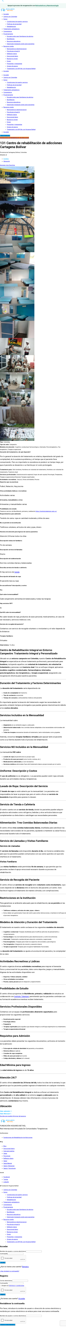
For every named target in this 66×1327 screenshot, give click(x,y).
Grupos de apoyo (12, 66)
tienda (16, 572)
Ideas (5, 1153)
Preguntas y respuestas (14, 63)
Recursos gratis (8, 46)
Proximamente (8, 34)
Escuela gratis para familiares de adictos (20, 36)
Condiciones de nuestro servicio (17, 21)
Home (5, 19)
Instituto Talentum (21, 996)
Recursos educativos (13, 41)
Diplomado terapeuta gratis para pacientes (20, 44)
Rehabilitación (11, 26)
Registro (25, 1267)
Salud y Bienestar (9, 1166)
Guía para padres (8, 1151)
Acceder (21, 1299)
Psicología (6, 1156)
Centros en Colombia (10, 16)
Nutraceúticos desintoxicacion (17, 49)
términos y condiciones (16, 1285)
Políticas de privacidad (14, 24)
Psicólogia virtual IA (13, 51)
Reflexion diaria (8, 1158)
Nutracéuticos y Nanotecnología (47, 5)
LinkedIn (6, 1182)
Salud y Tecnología (9, 1168)
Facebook (6, 1177)
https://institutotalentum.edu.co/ (46, 511)
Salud (5, 1161)
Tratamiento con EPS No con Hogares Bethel (21, 68)
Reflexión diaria (12, 54)
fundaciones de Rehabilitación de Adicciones (14, 138)
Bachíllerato (11, 39)
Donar (9, 61)
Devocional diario (12, 56)
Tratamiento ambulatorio (11, 29)
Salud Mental (7, 1163)
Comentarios (7, 31)
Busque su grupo (12, 59)
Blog (4, 1146)
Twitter (5, 1179)
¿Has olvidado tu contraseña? (9, 1271)
